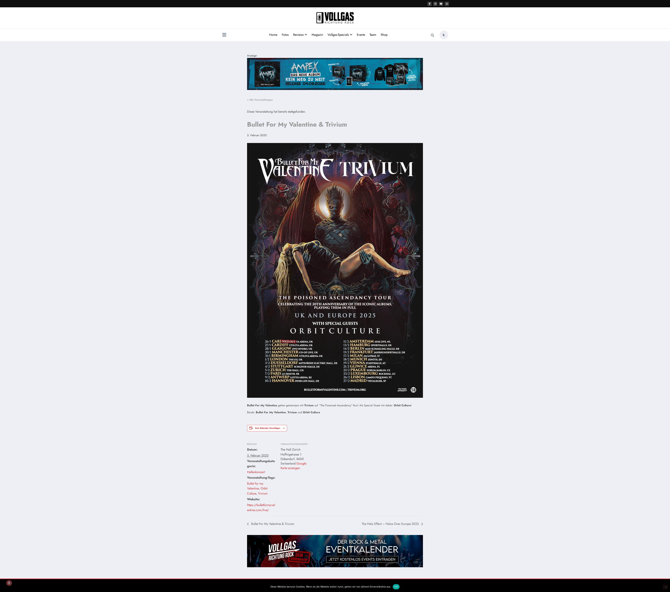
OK (396, 586)
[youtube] (441, 4)
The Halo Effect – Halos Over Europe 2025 (391, 524)
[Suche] (432, 35)
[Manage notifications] (9, 583)
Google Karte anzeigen (293, 465)
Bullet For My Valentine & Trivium (272, 524)
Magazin (317, 34)
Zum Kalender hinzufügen (267, 428)
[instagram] (435, 4)
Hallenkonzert (256, 472)
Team (373, 34)
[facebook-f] (429, 4)
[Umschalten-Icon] (224, 35)
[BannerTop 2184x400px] (335, 74)
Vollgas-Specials (338, 34)
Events (361, 34)
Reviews (298, 34)
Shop (384, 34)
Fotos (285, 34)
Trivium (262, 493)
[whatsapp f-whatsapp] (447, 4)
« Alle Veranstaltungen (260, 99)
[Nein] (665, 587)
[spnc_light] (444, 35)
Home (273, 34)
